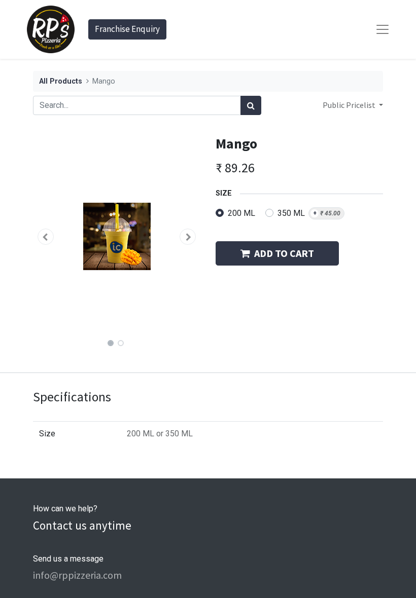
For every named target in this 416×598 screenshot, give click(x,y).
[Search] (250, 105)
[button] (45, 237)
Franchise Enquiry (127, 28)
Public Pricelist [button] (350, 105)
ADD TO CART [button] (284, 253)
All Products (60, 81)
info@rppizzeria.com (77, 575)
